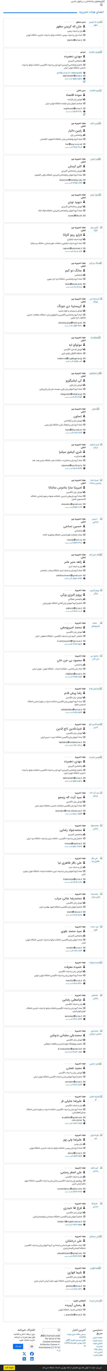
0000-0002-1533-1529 (73, 1156)
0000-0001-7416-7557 (73, 1224)
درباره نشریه (98, 1340)
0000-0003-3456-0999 (73, 183)
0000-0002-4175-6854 (73, 676)
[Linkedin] (32, 1359)
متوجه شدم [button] (9, 1367)
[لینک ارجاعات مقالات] (84, 81)
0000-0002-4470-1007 (74, 611)
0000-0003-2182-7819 (73, 432)
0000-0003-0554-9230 (73, 325)
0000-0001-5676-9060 (74, 111)
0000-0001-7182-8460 (74, 1289)
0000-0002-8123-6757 (73, 1123)
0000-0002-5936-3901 (73, 542)
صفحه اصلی (98, 1337)
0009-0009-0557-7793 (73, 578)
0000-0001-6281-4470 (74, 983)
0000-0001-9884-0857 (73, 1052)
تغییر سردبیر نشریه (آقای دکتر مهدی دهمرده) (76, 1342)
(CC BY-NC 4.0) (55, 1349)
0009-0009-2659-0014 (74, 361)
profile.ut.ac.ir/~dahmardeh (69, 73)
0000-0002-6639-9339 (73, 1256)
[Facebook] (32, 1354)
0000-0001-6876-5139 (73, 712)
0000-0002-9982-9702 (73, 147)
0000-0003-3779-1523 (73, 644)
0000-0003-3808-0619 (73, 251)
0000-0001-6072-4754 (73, 397)
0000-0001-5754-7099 (73, 507)
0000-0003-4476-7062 (73, 882)
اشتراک (18, 1346)
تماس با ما (98, 1352)
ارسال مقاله (98, 1349)
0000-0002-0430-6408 (73, 745)
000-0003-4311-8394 (74, 1019)
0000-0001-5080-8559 (73, 813)
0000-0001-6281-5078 (74, 915)
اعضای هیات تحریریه (98, 1345)
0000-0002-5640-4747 (73, 846)
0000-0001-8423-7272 (73, 1191)
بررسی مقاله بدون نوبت (76, 1334)
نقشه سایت (98, 1355)
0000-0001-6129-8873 (73, 1084)
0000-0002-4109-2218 (74, 287)
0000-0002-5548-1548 (73, 78)
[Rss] (24, 1359)
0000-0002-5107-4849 (73, 468)
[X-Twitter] (24, 1354)
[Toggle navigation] (54, 5)
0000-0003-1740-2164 (74, 950)
